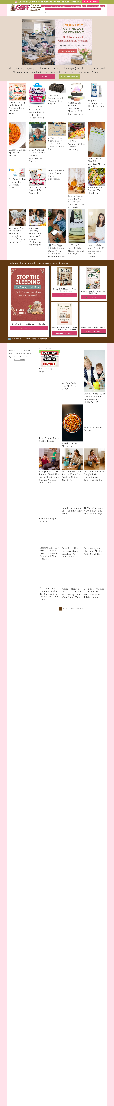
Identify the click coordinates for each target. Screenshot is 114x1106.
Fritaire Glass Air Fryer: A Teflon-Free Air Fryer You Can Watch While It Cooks (50, 553)
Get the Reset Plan (91, 2)
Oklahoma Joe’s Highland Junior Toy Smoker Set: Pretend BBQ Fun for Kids (49, 594)
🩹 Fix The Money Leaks (29, 328)
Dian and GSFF (19, 360)
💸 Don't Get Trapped (93, 297)
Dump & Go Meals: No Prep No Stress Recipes (64, 290)
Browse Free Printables (69, 76)
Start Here (44, 76)
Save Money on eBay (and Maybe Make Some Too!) (93, 551)
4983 (72, 608)
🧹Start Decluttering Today (64, 333)
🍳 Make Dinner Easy (65, 294)
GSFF (25, 7)
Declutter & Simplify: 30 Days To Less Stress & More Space (64, 328)
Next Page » (80, 608)
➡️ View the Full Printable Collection (28, 339)
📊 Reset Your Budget (93, 331)
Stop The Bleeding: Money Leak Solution (29, 324)
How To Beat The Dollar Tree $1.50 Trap (93, 292)
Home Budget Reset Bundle (93, 327)
